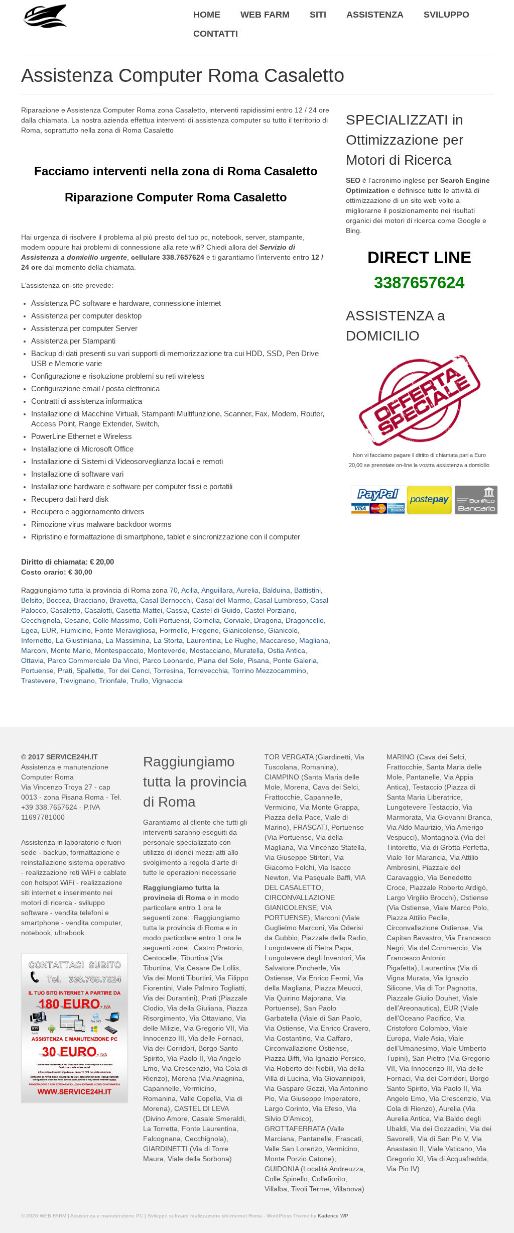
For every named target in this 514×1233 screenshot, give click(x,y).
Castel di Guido (216, 610)
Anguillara (217, 590)
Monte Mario (71, 650)
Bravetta (122, 600)
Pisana (258, 660)
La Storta (168, 640)
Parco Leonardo (168, 660)
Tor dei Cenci (129, 670)
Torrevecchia (207, 670)
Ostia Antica (286, 650)
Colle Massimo (116, 620)
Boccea (58, 600)
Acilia (189, 590)
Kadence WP (333, 1215)
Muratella (249, 650)
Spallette (90, 670)
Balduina (276, 590)
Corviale (237, 620)
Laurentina (204, 640)
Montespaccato (119, 650)
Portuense (37, 670)
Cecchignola (40, 620)
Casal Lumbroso (280, 600)
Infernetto (36, 640)
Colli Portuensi (166, 620)
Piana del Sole (220, 660)
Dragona (268, 620)
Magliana (313, 640)
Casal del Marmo (223, 600)
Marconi (34, 650)
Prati (65, 670)
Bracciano (89, 600)
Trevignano (77, 681)
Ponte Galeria (295, 660)
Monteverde (167, 650)
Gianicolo (283, 630)
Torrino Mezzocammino (269, 670)
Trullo (139, 681)
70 (174, 590)
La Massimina (127, 640)
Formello (174, 630)
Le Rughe (240, 640)
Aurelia (247, 590)
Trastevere (38, 681)
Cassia (177, 610)
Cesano (76, 620)
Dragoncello (305, 620)
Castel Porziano (269, 610)
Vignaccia (167, 681)
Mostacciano (210, 650)
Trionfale (112, 681)
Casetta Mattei (139, 610)
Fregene (205, 630)
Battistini (307, 590)
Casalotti (98, 610)
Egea (29, 630)
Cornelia (206, 620)
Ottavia (32, 660)
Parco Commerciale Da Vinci (93, 660)
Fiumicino (75, 630)
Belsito (31, 600)
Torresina (168, 670)
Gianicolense (243, 630)
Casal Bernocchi (166, 600)
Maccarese (277, 640)
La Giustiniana (78, 640)
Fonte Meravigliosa (125, 630)
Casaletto (65, 610)
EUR (49, 630)
